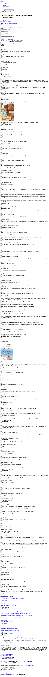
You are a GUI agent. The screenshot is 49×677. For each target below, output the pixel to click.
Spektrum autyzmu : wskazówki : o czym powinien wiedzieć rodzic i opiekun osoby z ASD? (19, 611)
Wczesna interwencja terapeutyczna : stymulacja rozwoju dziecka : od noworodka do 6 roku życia (20, 625)
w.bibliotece (28, 640)
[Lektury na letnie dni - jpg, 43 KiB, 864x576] (6, 655)
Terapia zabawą (4, 623)
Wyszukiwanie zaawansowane (7, 23)
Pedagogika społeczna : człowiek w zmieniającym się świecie (13, 598)
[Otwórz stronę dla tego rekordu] (24, 48)
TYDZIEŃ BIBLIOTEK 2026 (7, 658)
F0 (5, 11)
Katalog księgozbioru (5, 20)
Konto (6, 6)
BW (7, 10)
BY (12, 10)
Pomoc (4, 5)
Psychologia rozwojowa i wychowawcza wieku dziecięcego (13, 602)
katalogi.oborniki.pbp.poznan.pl (7, 654)
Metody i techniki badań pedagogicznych (9, 605)
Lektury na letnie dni (5, 645)
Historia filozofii (4, 600)
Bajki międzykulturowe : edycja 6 (7, 621)
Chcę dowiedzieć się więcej (6, 671)
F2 (10, 11)
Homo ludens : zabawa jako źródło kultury (9, 628)
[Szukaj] (1, 26)
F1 (8, 11)
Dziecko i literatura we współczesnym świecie (10, 630)
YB (10, 10)
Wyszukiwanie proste (5, 27)
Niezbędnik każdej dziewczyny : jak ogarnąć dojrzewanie (12, 608)
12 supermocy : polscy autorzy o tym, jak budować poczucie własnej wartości (16, 613)
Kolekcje (15, 23)
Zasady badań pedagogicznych (7, 596)
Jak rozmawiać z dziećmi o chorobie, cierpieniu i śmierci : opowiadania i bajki (16, 615)
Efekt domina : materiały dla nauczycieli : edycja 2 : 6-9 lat (12, 617)
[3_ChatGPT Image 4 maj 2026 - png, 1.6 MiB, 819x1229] (26, 665)
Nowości (5, 3)
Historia (4, 4)
